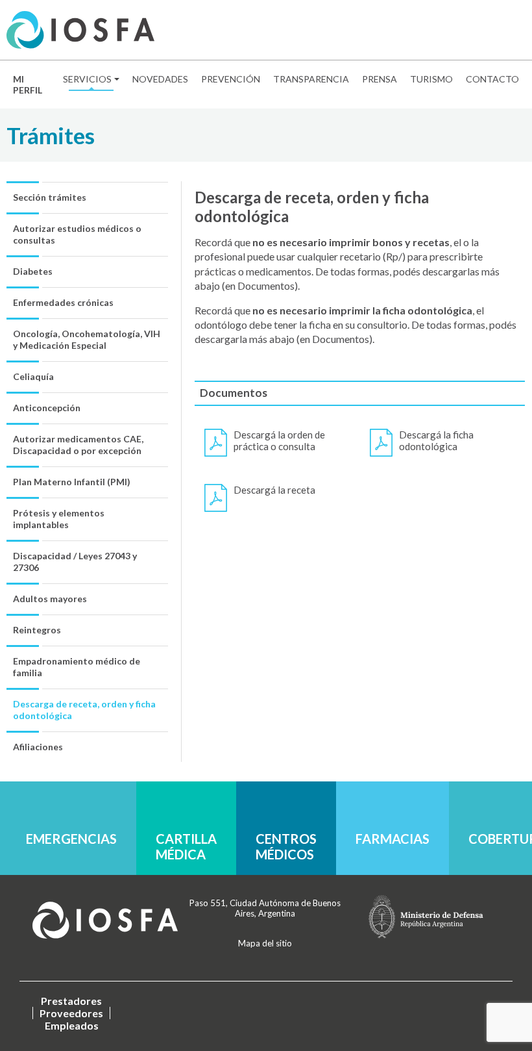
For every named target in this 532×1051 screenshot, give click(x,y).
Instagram (495, 30)
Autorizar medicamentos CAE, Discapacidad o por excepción (78, 444)
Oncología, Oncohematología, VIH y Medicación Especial (86, 339)
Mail (435, 30)
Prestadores (71, 1000)
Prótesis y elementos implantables (58, 518)
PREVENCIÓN (230, 78)
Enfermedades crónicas (63, 302)
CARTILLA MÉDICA (186, 846)
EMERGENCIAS (71, 838)
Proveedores (71, 1013)
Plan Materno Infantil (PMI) (71, 481)
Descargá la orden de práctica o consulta (279, 440)
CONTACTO (492, 78)
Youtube (515, 30)
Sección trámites (49, 197)
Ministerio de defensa (426, 916)
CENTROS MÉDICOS (286, 846)
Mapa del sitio (265, 943)
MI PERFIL (27, 84)
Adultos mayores (50, 598)
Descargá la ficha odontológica (436, 440)
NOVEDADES (160, 78)
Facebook (455, 30)
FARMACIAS (392, 838)
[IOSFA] (80, 29)
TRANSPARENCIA (311, 78)
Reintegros (37, 629)
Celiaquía (33, 376)
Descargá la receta (274, 490)
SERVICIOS (87, 78)
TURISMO (431, 78)
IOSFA (105, 919)
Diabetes (33, 271)
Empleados (72, 1025)
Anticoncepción (46, 407)
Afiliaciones (38, 746)
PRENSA (379, 78)
